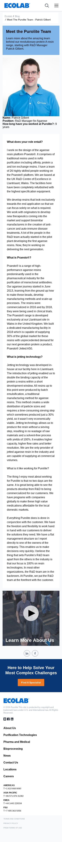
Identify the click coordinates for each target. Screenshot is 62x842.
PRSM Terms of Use (12, 828)
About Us (9, 728)
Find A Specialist (31, 682)
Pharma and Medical (16, 741)
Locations (10, 769)
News (7, 755)
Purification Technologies (20, 734)
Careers (8, 776)
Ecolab (8, 16)
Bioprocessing (13, 748)
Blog (17, 16)
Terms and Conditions (14, 819)
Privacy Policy (10, 823)
